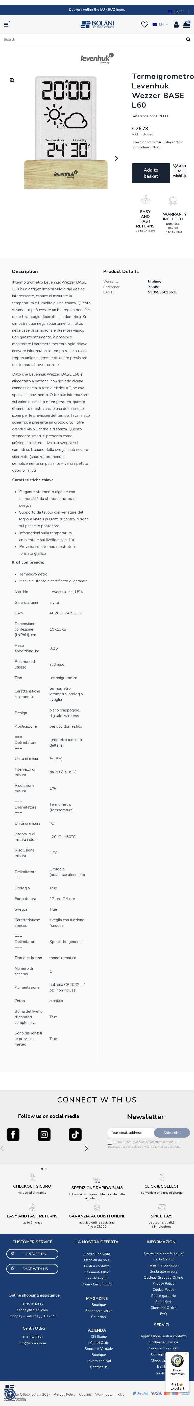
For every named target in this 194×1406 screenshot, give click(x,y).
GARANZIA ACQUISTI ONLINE (97, 1216)
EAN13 (108, 292)
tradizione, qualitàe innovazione (162, 1224)
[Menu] (186, 1355)
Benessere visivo (98, 1310)
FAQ (163, 1313)
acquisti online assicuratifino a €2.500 (97, 1224)
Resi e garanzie (163, 1295)
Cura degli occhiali (163, 1348)
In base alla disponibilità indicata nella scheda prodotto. (97, 1196)
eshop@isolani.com (32, 1310)
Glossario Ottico (164, 1307)
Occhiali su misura (163, 1342)
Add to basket (151, 173)
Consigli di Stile (163, 1354)
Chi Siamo (99, 1336)
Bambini (163, 1366)
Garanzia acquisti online (163, 1253)
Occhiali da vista (97, 1254)
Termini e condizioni (163, 1265)
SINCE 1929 (161, 1216)
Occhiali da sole (97, 1260)
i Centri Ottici (98, 1342)
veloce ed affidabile (32, 1193)
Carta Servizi (163, 1259)
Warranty (110, 281)
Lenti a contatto (97, 1266)
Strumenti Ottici (97, 1272)
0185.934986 (32, 1304)
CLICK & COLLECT (161, 1186)
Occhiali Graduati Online (163, 1277)
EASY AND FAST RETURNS (145, 219)
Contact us (99, 1367)
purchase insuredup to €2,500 (173, 228)
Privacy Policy (163, 1283)
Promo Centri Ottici (97, 1284)
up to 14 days (145, 231)
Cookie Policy (163, 1289)
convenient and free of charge (161, 1193)
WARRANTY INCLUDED (175, 217)
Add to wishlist (179, 171)
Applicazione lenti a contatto (163, 1336)
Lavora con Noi (99, 1360)
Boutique (99, 1304)
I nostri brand (97, 1278)
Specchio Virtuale (99, 1348)
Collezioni (99, 1317)
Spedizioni (163, 1301)
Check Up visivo (163, 1360)
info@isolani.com (32, 1343)
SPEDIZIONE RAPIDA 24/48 (97, 1188)
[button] (176, 12)
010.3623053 (32, 1337)
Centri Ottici (34, 1328)
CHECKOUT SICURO (32, 1186)
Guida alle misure (164, 1271)
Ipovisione (164, 1372)
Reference (111, 287)
